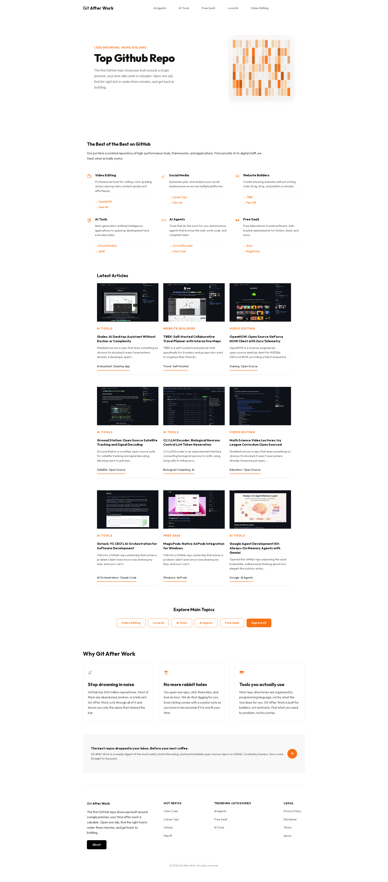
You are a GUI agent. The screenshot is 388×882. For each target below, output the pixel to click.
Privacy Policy (292, 811)
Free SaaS (208, 8)
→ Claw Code (177, 251)
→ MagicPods (251, 251)
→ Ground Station (106, 245)
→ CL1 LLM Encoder (181, 245)
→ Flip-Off (249, 202)
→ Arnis (247, 245)
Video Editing (259, 8)
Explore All (259, 623)
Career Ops (171, 819)
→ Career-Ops (178, 197)
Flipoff (168, 836)
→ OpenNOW (103, 201)
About (97, 844)
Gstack (168, 827)
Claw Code (171, 811)
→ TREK (248, 197)
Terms (288, 827)
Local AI (233, 8)
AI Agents (160, 8)
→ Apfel (100, 251)
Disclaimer (290, 819)
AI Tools (184, 8)
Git (98, 8)
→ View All (101, 207)
